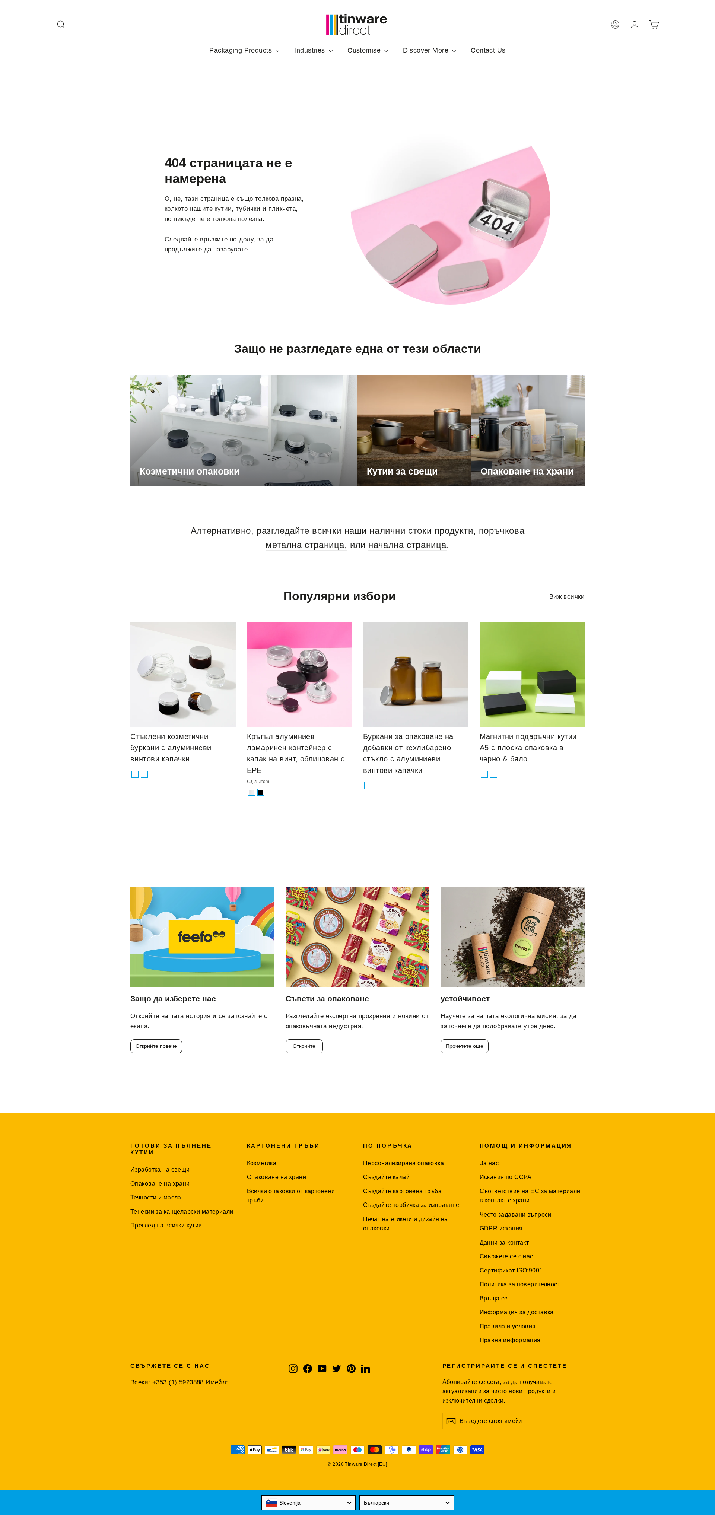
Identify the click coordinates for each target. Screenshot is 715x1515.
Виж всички (567, 596)
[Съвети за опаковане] (358, 937)
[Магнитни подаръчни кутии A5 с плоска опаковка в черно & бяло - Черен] (484, 774)
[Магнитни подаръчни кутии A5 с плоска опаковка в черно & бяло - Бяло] (493, 774)
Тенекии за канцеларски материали (181, 1211)
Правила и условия (508, 1326)
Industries (310, 50)
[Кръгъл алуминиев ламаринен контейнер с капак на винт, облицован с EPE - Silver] (251, 792)
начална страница (407, 545)
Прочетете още (464, 1046)
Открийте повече (156, 1046)
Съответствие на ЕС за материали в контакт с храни (530, 1196)
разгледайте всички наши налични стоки (346, 531)
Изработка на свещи (160, 1169)
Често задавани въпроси (516, 1214)
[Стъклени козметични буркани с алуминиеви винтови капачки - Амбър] (144, 774)
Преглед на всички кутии (166, 1225)
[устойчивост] (513, 937)
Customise (364, 50)
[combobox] (308, 1502)
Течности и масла (155, 1197)
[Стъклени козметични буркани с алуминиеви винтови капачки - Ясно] (135, 774)
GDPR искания (501, 1228)
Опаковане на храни (160, 1183)
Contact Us (488, 50)
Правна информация (510, 1340)
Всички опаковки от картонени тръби (291, 1196)
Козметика (262, 1163)
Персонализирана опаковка (403, 1163)
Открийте (304, 1046)
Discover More (426, 50)
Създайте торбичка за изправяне (411, 1205)
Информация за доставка (517, 1312)
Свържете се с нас (506, 1256)
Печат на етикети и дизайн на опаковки (405, 1224)
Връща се (494, 1298)
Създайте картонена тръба (402, 1191)
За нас (489, 1163)
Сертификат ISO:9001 (511, 1270)
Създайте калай (386, 1177)
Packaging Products (241, 50)
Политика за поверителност (520, 1284)
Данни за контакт (504, 1242)
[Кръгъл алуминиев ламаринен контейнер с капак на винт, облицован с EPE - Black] (261, 792)
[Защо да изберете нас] (202, 937)
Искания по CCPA (506, 1177)
